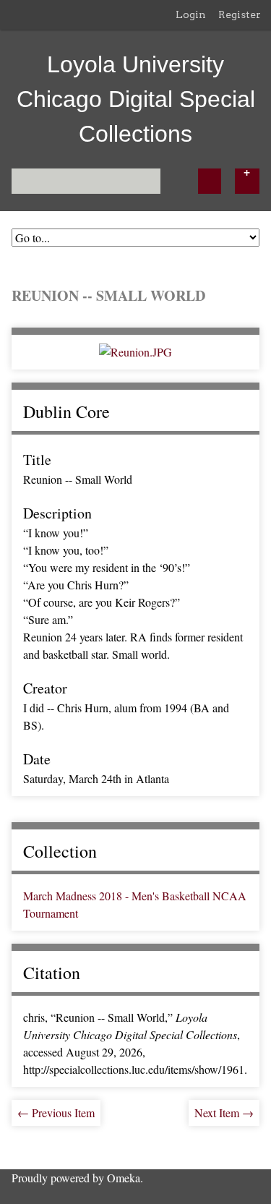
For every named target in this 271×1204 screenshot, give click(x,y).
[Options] (247, 181)
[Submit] (209, 181)
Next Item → (224, 1112)
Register (239, 14)
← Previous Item (56, 1112)
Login (191, 14)
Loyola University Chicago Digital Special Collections (136, 99)
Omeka (123, 1177)
